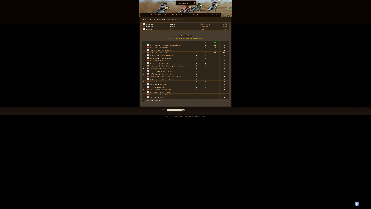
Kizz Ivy (164, 82)
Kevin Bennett (168, 71)
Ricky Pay (164, 53)
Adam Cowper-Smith (167, 74)
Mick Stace (153, 61)
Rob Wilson (153, 58)
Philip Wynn (153, 74)
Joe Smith (161, 87)
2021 (188, 35)
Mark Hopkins (177, 76)
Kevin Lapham (154, 76)
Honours (189, 15)
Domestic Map (206, 15)
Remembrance (197, 15)
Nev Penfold (153, 63)
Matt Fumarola (154, 79)
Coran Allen (165, 76)
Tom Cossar (153, 97)
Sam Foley (163, 84)
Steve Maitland (155, 68)
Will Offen (153, 55)
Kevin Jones (165, 63)
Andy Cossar (153, 66)
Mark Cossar (153, 45)
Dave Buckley (154, 92)
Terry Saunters (165, 58)
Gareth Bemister (167, 95)
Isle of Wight (205, 24)
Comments (178, 117)
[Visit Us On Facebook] (357, 206)
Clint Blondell (155, 71)
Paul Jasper (165, 92)
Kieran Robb (166, 89)
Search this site (216, 15)
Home (142, 15)
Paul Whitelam (154, 50)
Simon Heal (153, 84)
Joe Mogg (152, 87)
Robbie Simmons (166, 66)
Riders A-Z (171, 15)
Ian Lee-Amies (154, 89)
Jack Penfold (154, 82)
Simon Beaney (154, 95)
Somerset (205, 26)
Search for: (163, 109)
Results (225, 24)
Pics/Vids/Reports (181, 15)
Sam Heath (164, 45)
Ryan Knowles (164, 61)
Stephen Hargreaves (167, 55)
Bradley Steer (164, 47)
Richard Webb (166, 50)
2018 (182, 35)
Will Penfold (154, 53)
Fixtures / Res (149, 15)
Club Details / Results (161, 15)
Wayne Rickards (179, 66)
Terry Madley (167, 68)
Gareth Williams (176, 45)
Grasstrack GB (186, 2)
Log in (166, 117)
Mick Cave (153, 47)
